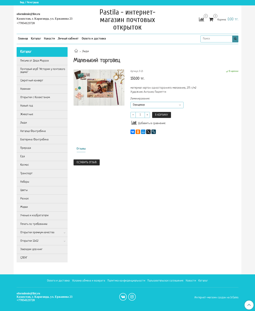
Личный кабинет (68, 38)
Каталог (36, 38)
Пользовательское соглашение (165, 280)
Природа (25, 148)
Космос (24, 165)
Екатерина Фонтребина (34, 139)
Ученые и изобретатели (34, 215)
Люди (85, 51)
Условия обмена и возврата (88, 280)
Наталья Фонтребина (33, 131)
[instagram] (132, 297)
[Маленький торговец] (99, 87)
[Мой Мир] (143, 132)
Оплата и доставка (94, 38)
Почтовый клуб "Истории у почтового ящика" (42, 71)
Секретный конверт (31, 80)
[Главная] (76, 51)
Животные (26, 114)
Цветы (24, 190)
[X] (148, 132)
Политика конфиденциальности (126, 280)
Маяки (24, 207)
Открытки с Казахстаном (35, 97)
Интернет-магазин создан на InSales (216, 297)
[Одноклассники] (138, 132)
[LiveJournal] (153, 132)
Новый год (26, 105)
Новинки (25, 89)
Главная (23, 38)
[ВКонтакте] (132, 132)
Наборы (24, 182)
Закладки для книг (31, 249)
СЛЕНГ (23, 257)
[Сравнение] (201, 19)
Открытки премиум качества (37, 232)
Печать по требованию (33, 224)
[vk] (123, 297)
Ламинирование (140, 98)
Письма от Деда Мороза (34, 60)
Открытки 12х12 (29, 241)
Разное (24, 198)
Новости (49, 38)
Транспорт (26, 173)
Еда (22, 156)
